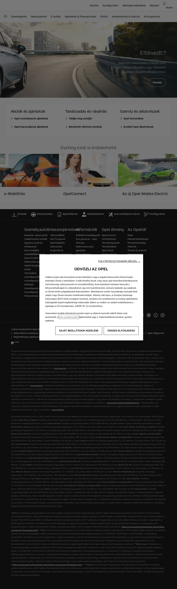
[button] (119, 261)
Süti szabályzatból (69, 317)
